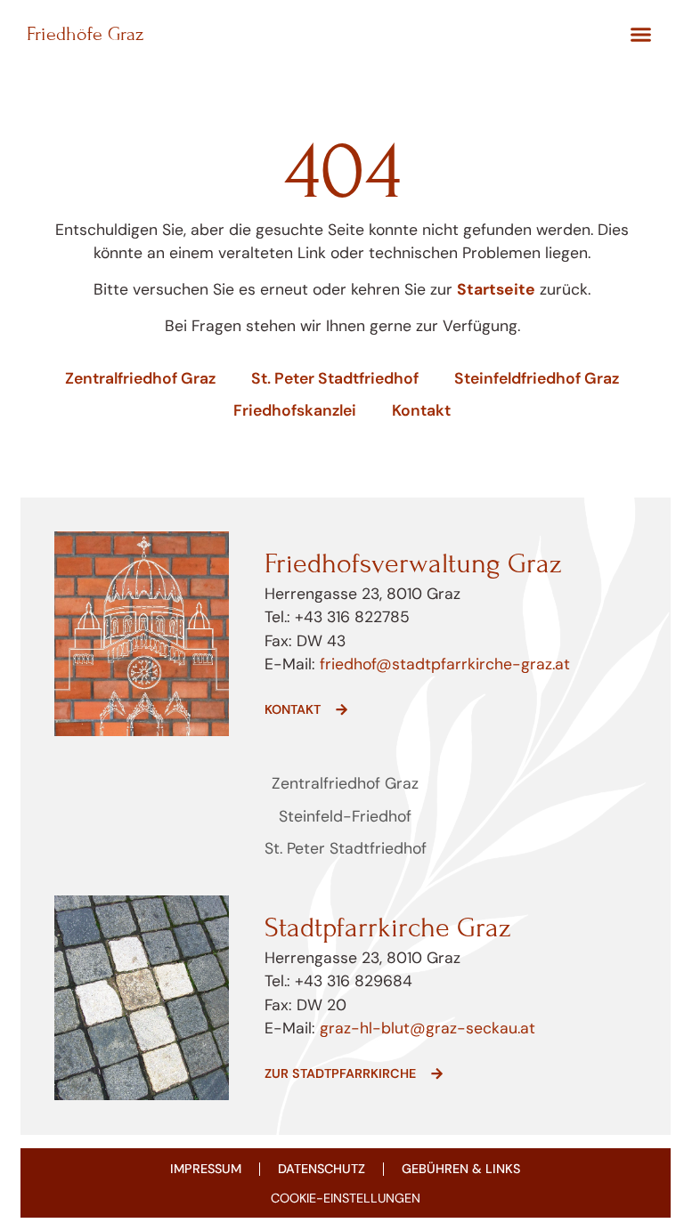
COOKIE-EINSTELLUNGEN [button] (345, 1198)
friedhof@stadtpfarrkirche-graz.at (442, 664)
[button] (640, 35)
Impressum (205, 1169)
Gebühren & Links (461, 1169)
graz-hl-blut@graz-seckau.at (427, 1028)
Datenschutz (321, 1169)
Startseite (496, 289)
